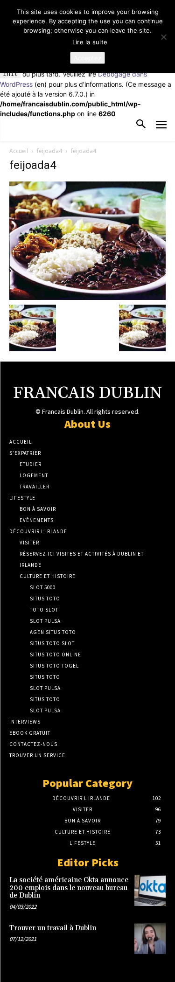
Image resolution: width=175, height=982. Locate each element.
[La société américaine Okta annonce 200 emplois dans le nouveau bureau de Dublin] (150, 890)
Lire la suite (89, 42)
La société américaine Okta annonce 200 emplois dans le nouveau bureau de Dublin (68, 888)
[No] (163, 37)
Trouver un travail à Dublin (52, 928)
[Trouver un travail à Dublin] (150, 938)
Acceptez (87, 58)
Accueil (18, 151)
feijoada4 (49, 151)
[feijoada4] (87, 297)
